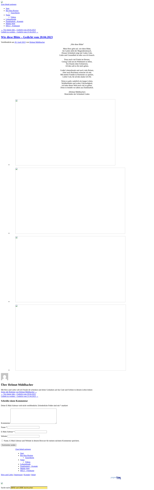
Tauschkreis (15, 13)
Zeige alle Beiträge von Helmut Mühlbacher (19, 392)
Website (4, 436)
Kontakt (27, 475)
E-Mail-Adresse (7, 432)
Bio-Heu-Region (12, 11)
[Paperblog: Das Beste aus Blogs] (116, 479)
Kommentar (5, 423)
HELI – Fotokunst (13, 26)
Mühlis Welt (10, 24)
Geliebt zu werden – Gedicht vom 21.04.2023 (19, 32)
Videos (13, 17)
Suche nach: (5, 488)
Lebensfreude (11, 19)
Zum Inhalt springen (8, 4)
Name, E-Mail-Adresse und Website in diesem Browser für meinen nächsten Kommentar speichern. (41, 441)
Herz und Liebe (7, 475)
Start (7, 8)
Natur (8, 15)
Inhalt (33, 475)
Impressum (18, 475)
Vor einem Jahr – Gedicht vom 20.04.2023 (18, 30)
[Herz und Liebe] (2, 2)
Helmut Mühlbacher (37, 42)
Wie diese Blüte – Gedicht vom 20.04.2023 (27, 37)
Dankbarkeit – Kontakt (14, 21)
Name (4, 427)
